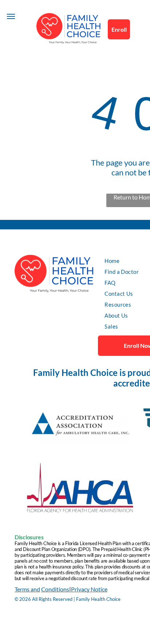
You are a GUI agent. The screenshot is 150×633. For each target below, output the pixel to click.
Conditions (55, 589)
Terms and (27, 589)
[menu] (11, 16)
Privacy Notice (89, 589)
